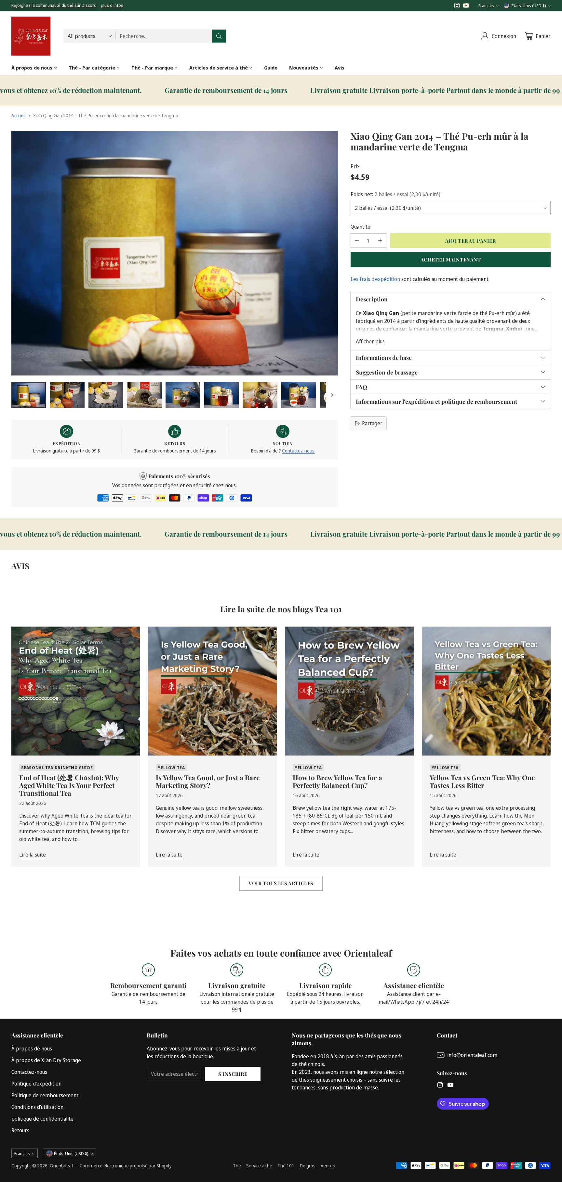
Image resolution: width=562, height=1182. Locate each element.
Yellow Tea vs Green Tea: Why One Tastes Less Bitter (482, 781)
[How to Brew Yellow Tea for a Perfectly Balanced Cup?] (349, 691)
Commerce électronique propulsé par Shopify (126, 1166)
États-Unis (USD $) (529, 5)
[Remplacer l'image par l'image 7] (260, 395)
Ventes (328, 1166)
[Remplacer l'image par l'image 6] (221, 395)
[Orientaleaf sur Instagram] (457, 6)
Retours (20, 1130)
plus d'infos (112, 5)
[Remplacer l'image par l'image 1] (28, 395)
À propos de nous (31, 1048)
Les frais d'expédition (375, 279)
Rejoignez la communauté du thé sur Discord (54, 5)
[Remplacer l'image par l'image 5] (183, 395)
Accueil (18, 115)
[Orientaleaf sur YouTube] (466, 6)
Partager (372, 423)
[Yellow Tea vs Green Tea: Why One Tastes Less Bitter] (486, 691)
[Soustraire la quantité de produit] (357, 241)
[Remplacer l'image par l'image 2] (67, 395)
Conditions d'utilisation (37, 1107)
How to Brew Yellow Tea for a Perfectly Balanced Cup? (337, 781)
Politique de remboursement (44, 1095)
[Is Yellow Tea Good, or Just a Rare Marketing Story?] (212, 691)
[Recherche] (219, 36)
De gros (307, 1166)
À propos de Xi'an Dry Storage (46, 1060)
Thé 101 (285, 1166)
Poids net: (395, 194)
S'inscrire (232, 1074)
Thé (237, 1166)
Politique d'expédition (36, 1083)
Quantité (360, 226)
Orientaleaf (61, 1166)
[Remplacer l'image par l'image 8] (298, 395)
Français (486, 5)
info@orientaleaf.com (472, 1055)
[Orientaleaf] (30, 36)
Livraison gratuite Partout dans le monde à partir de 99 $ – (351, 90)
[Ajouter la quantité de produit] (380, 241)
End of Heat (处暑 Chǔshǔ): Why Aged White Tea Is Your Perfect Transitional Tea (69, 785)
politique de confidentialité (42, 1118)
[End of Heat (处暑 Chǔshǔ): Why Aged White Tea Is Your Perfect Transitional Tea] (75, 691)
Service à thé (259, 1166)
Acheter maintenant (451, 259)
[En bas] (332, 395)
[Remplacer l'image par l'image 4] (144, 395)
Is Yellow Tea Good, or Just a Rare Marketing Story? (208, 781)
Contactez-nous (298, 451)
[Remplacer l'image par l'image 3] (105, 395)
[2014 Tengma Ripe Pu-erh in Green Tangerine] (174, 253)
